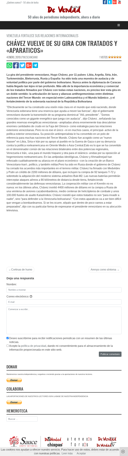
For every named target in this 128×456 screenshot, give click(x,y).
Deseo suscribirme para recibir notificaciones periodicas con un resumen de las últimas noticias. (60, 340)
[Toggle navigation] (119, 25)
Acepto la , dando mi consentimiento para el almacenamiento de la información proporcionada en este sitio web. (61, 347)
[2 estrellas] (112, 57)
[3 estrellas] (115, 57)
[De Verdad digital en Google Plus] (114, 1)
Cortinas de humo (21, 269)
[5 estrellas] (120, 57)
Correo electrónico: (18, 296)
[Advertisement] (64, 237)
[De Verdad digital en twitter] (110, 1)
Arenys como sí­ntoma (103, 269)
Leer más (67, 453)
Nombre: (11, 284)
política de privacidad (33, 345)
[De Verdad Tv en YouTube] (119, 1)
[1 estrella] (109, 57)
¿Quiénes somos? (14, 2)
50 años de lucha (30, 2)
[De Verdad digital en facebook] (105, 1)
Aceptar (81, 453)
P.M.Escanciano (30, 57)
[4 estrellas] (117, 57)
